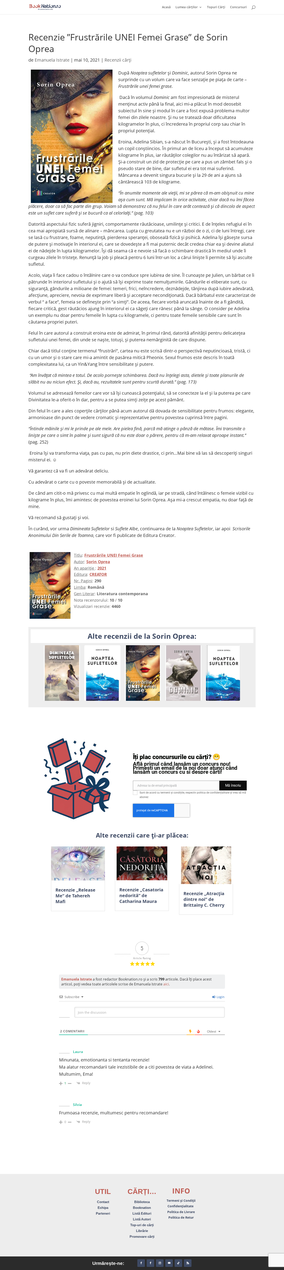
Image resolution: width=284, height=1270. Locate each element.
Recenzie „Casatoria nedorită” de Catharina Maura (141, 895)
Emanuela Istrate (52, 60)
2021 (101, 568)
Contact (103, 1202)
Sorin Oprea (98, 561)
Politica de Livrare (181, 1212)
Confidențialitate (181, 1206)
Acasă (166, 7)
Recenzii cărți (118, 60)
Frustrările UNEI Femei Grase (113, 555)
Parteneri (103, 1213)
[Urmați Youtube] (169, 1263)
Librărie (142, 1231)
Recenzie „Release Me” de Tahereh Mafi (75, 895)
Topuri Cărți (216, 7)
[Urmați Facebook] (141, 1263)
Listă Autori (142, 1219)
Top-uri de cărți (142, 1225)
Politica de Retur (181, 1217)
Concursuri (238, 7)
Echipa (103, 1208)
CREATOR (98, 574)
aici (166, 984)
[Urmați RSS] (187, 1263)
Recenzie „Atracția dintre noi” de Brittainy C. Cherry (203, 899)
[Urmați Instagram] (160, 1263)
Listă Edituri (141, 1213)
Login (220, 997)
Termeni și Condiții (181, 1200)
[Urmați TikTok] (178, 1263)
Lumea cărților (187, 7)
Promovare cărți (142, 1236)
